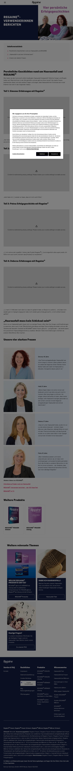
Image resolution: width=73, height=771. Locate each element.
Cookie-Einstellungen (18, 154)
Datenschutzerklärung (32, 149)
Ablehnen (42, 154)
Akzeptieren (54, 154)
